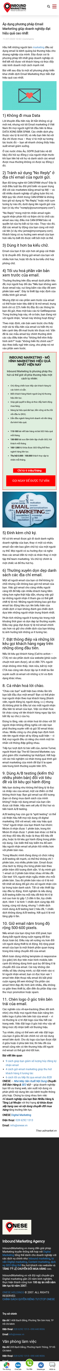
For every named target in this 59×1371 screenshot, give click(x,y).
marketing (38, 47)
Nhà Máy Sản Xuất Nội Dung (30, 1081)
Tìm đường (7, 1369)
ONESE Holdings (13, 1292)
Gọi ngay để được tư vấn (30, 480)
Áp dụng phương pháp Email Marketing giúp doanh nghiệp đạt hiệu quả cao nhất (26, 28)
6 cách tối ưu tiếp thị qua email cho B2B (29, 1077)
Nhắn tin (52, 1369)
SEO (23, 1084)
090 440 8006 (38, 1329)
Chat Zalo (18, 1369)
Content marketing (39, 1261)
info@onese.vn (19, 1125)
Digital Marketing (21, 1115)
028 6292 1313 (24, 1120)
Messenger (41, 1369)
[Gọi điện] (29, 1363)
